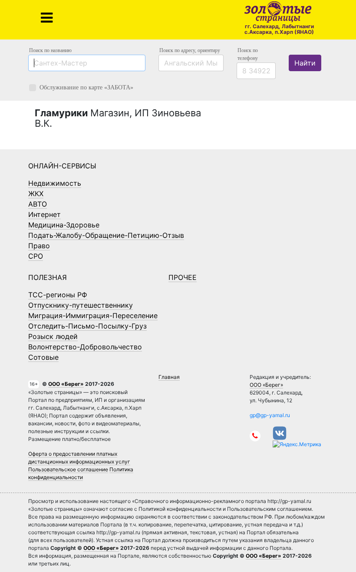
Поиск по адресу (189, 50)
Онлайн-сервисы (62, 165)
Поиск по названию (50, 50)
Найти (305, 63)
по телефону (247, 54)
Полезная (47, 277)
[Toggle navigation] (46, 18)
